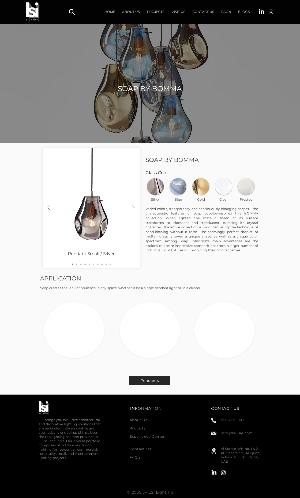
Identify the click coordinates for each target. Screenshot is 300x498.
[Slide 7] (97, 264)
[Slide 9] (106, 264)
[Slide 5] (89, 264)
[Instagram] (271, 12)
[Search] (71, 12)
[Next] (133, 208)
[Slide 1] (72, 264)
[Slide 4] (85, 264)
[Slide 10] (110, 264)
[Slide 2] (76, 264)
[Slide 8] (102, 264)
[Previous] (49, 208)
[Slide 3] (81, 264)
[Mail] (214, 433)
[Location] (214, 451)
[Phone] (214, 420)
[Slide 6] (93, 264)
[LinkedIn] (262, 12)
